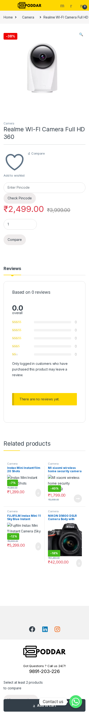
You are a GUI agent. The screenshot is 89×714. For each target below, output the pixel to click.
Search (63, 5)
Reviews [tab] (12, 268)
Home (8, 17)
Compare (38, 153)
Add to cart (46, 705)
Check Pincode (20, 198)
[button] (81, 34)
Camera (28, 17)
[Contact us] (75, 701)
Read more (78, 498)
